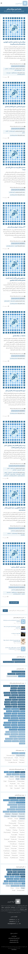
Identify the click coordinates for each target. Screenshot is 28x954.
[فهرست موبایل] (1, 3)
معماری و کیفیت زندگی (18, 70)
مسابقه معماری (14, 734)
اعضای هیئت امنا (11, 674)
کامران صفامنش (7, 855)
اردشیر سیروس (21, 807)
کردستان (22, 776)
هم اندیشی (14, 470)
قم (6, 785)
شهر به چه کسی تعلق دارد (12, 762)
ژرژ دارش (7, 848)
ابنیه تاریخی (7, 695)
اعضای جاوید (21, 676)
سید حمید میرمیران (21, 827)
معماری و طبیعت (21, 690)
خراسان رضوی (11, 779)
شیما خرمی (22, 800)
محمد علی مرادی (21, 823)
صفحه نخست (14, 936)
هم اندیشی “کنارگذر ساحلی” (18, 567)
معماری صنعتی (13, 736)
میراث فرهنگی (14, 686)
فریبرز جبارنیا (13, 816)
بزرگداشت (14, 722)
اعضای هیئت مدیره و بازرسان (12, 676)
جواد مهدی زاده (21, 853)
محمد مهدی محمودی (21, 475)
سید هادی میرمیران (14, 800)
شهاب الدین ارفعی (21, 837)
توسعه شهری (14, 692)
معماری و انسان (21, 688)
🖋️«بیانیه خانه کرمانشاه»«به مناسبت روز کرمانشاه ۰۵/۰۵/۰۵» (11, 621)
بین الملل (22, 720)
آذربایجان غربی (17, 788)
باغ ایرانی (22, 709)
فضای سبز (9, 711)
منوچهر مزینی (12, 802)
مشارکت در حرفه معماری (19, 336)
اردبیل (8, 885)
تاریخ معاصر (21, 695)
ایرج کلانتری (22, 857)
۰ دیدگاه (15, 623)
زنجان (11, 883)
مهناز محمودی (15, 832)
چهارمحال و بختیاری (20, 781)
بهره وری (7, 734)
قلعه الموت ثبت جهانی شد (15, 633)
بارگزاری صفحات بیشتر (14, 602)
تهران (15, 738)
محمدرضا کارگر (21, 850)
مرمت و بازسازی (21, 729)
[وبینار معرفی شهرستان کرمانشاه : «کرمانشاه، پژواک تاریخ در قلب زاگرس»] (23, 641)
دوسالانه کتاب (7, 709)
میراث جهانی (21, 727)
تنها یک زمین (15, 760)
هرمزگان (22, 779)
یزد (19, 783)
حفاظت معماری (14, 732)
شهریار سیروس (12, 474)
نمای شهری (22, 718)
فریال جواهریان (21, 843)
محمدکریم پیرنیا (15, 855)
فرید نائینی (22, 832)
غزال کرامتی (14, 820)
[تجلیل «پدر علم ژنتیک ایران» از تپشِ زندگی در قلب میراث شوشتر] (23, 628)
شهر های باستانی (14, 718)
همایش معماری (6, 301)
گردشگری (14, 713)
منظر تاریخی (7, 727)
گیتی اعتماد (22, 818)
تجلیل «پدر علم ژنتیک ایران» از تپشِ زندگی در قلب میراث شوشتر (12, 627)
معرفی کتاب (22, 743)
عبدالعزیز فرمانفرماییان (12, 841)
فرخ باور (16, 246)
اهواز (16, 785)
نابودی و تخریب (15, 709)
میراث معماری (21, 713)
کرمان (23, 783)
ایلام (11, 788)
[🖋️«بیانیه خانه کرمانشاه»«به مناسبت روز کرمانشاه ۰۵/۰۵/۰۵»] (23, 621)
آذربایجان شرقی (15, 774)
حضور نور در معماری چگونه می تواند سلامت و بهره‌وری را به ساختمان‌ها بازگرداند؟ (12, 648)
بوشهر (6, 772)
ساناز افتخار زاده (13, 827)
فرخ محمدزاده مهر (7, 832)
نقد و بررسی (19, 470)
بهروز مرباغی (6, 800)
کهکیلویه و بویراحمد (20, 890)
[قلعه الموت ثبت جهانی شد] (23, 634)
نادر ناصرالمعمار (21, 820)
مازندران (11, 785)
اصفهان (12, 772)
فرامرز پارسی (6, 839)
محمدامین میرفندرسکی (21, 74)
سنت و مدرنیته (21, 706)
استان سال (22, 741)
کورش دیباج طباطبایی (14, 857)
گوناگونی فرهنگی (21, 736)
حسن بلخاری (14, 846)
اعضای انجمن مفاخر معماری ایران (18, 671)
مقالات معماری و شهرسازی (8, 661)
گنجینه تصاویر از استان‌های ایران (18, 869)
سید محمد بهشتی (11, 809)
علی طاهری (8, 830)
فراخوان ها (14, 704)
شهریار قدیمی (6, 853)
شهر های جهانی (7, 725)
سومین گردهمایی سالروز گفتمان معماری (15, 107)
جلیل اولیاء (10, 818)
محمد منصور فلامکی (20, 802)
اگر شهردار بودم (21, 762)
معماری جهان (13, 301)
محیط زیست (7, 692)
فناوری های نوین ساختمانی (13, 720)
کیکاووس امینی (14, 834)
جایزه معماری (6, 718)
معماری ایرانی (16, 711)
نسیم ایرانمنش (8, 825)
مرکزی (23, 788)
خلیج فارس (13, 715)
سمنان (9, 774)
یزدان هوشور (6, 475)
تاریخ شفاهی (13, 702)
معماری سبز (7, 704)
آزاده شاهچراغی (7, 846)
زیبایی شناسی (21, 738)
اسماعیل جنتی (14, 853)
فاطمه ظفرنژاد (13, 837)
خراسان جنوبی (13, 783)
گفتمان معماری (21, 725)
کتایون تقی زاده (21, 839)
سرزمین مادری (15, 753)
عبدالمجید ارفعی (21, 841)
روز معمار (15, 699)
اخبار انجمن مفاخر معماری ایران (14, 465)
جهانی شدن (14, 725)
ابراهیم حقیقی (14, 850)
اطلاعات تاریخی (21, 715)
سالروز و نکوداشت (12, 68)
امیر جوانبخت (13, 811)
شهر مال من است (8, 760)
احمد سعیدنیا (21, 860)
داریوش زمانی (18, 474)
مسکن (22, 711)
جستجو (5, 610)
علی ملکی (6, 857)
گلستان (11, 776)
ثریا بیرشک (10, 472)
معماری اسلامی (7, 722)
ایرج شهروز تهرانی (15, 533)
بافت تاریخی (21, 699)
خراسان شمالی (21, 785)
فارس (17, 779)
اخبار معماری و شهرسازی (15, 66)
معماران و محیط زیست (11, 755)
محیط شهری (13, 690)
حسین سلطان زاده (13, 843)
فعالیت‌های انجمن (13, 729)
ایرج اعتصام (8, 814)
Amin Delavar (14, 949)
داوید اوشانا (22, 909)
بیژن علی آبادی (12, 797)
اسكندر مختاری (14, 839)
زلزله (7, 732)
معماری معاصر (21, 704)
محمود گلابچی (15, 825)
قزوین (6, 776)
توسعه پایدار (8, 706)
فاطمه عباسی (21, 814)
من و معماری (22, 760)
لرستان (12, 888)
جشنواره (7, 715)
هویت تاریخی (21, 692)
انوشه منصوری (15, 472)
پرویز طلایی (15, 830)
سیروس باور (9, 72)
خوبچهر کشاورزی (21, 811)
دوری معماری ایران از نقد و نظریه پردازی (15, 391)
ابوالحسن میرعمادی (12, 823)
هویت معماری (7, 713)
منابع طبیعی (14, 695)
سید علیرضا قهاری (15, 72)
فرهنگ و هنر (8, 699)
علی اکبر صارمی (7, 907)
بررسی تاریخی (13, 468)
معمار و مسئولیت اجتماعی (8, 757)
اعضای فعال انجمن (20, 674)
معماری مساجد (8, 741)
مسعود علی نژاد (14, 848)
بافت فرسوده (21, 732)
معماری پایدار (15, 741)
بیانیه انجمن (13, 530)
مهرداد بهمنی (21, 830)
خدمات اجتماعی (9, 738)
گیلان (5, 781)
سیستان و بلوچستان (11, 781)
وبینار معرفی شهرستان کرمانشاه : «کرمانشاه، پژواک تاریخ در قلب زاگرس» (11, 641)
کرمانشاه (17, 776)
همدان (17, 772)
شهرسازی (7, 702)
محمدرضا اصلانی (7, 850)
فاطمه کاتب (7, 474)
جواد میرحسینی (21, 848)
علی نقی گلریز (21, 846)
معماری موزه (14, 727)
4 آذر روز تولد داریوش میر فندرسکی (16, 227)
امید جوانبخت (21, 834)
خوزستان (22, 774)
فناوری (14, 706)
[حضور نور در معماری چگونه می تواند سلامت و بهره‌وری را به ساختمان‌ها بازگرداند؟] (23, 649)
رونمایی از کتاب (21, 722)
